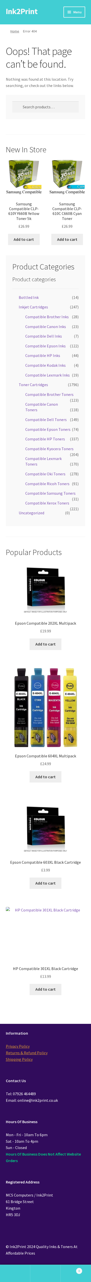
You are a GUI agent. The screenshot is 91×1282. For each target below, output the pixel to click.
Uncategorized (31, 512)
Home (14, 31)
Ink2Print (21, 11)
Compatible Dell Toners (46, 419)
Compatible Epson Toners (48, 429)
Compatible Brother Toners (49, 394)
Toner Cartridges (33, 384)
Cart (70, 1269)
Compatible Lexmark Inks (47, 375)
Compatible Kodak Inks (45, 365)
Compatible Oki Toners (45, 473)
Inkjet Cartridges (33, 306)
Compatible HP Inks (42, 355)
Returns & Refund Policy (27, 1052)
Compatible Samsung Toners (50, 493)
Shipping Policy (19, 1059)
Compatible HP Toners (45, 438)
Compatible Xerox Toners (47, 503)
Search (45, 1273)
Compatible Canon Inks (45, 326)
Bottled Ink (29, 297)
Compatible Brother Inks (47, 316)
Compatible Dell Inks (43, 336)
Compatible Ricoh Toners (47, 483)
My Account (15, 1273)
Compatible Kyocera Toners (49, 448)
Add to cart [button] (24, 239)
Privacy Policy (18, 1046)
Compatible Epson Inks (45, 345)
